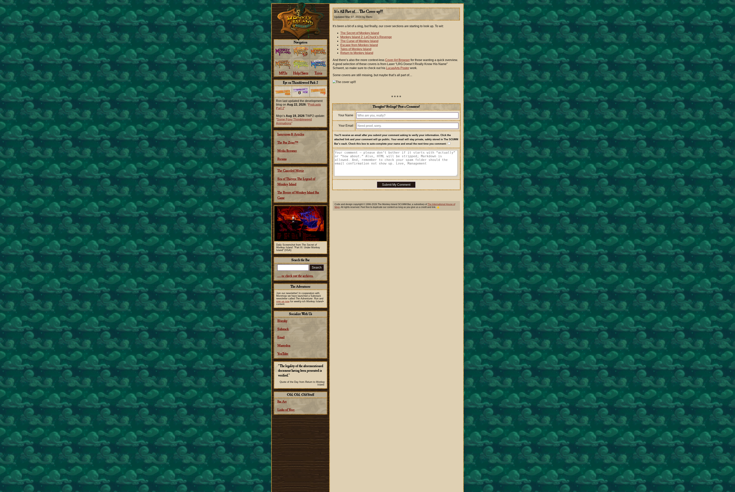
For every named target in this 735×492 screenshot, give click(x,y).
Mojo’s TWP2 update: (300, 119)
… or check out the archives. (295, 276)
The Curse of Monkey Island (359, 41)
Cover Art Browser (397, 60)
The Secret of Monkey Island (359, 33)
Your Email (345, 125)
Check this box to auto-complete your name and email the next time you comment (397, 143)
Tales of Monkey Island (355, 49)
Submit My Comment (396, 184)
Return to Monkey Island (356, 53)
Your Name (345, 115)
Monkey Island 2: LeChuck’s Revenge (366, 37)
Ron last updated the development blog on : (299, 104)
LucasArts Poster (397, 68)
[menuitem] (283, 52)
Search (317, 267)
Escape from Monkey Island (359, 45)
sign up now (282, 301)
